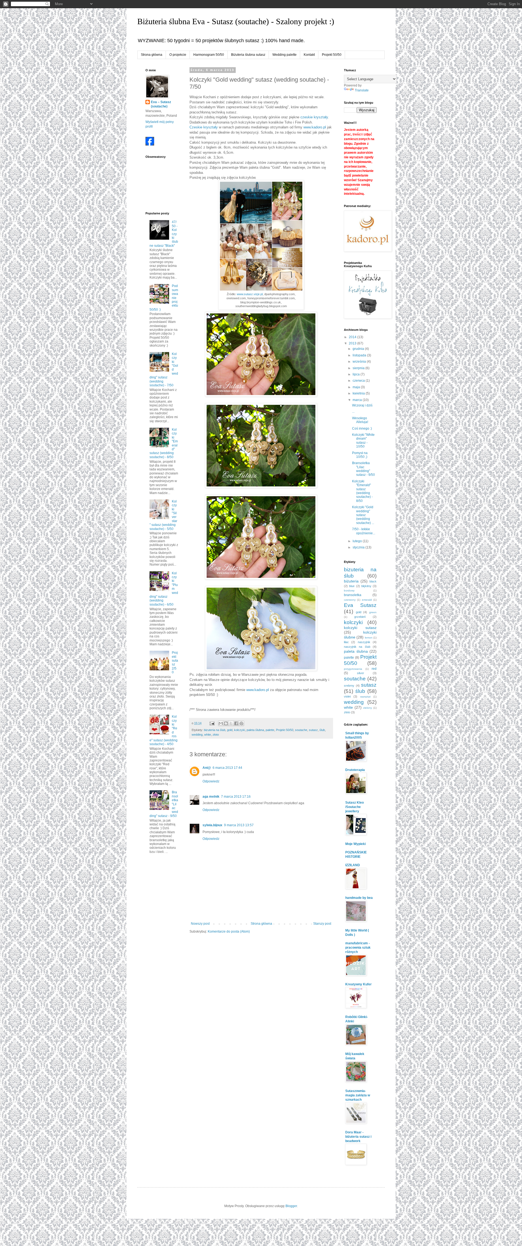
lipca (357, 374)
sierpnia (359, 368)
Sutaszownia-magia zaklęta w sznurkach (357, 1095)
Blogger (291, 1206)
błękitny (366, 586)
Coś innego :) (362, 428)
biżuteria (351, 581)
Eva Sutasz (360, 605)
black (373, 581)
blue (352, 586)
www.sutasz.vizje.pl (250, 294)
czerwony (350, 599)
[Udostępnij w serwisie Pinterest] (241, 723)
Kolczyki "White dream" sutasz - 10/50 (363, 440)
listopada (360, 355)
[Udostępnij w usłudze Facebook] (236, 723)
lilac (346, 642)
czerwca (359, 381)
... (353, 412)
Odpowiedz (211, 781)
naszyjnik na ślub (357, 646)
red (374, 669)
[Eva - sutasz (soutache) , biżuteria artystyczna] (149, 144)
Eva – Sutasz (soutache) (161, 104)
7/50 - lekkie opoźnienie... (363, 531)
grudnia (359, 349)
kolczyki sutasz (360, 627)
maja (357, 387)
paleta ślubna (255, 730)
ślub (322, 730)
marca (358, 400)
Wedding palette (284, 55)
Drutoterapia (355, 770)
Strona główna (151, 55)
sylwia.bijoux (212, 825)
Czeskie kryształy (203, 127)
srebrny (349, 685)
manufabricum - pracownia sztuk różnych (358, 947)
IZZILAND (352, 865)
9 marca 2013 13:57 (239, 825)
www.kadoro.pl (314, 127)
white (207, 734)
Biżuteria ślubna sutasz (248, 55)
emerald (367, 599)
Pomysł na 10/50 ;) (360, 455)
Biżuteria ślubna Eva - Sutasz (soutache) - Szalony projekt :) (235, 21)
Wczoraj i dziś (362, 405)
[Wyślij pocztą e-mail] (220, 723)
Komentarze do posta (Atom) (229, 931)
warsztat (365, 696)
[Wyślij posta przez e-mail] (211, 723)
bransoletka (352, 595)
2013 (353, 343)
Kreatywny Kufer (358, 984)
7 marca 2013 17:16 (236, 796)
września (360, 361)
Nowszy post (200, 924)
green (373, 612)
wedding (197, 734)
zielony (367, 707)
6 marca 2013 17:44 (227, 768)
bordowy (349, 590)
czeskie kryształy (314, 117)
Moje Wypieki (355, 844)
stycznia (359, 547)
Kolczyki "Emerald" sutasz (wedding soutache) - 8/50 (362, 491)
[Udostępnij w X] (231, 723)
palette (270, 730)
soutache (301, 730)
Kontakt (309, 55)
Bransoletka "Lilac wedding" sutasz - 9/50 (363, 469)
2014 (353, 337)
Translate (362, 90)
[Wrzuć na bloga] (226, 723)
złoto (216, 734)
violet (347, 696)
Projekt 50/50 (331, 55)
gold (229, 730)
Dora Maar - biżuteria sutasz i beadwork (358, 1136)
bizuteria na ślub (214, 730)
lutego (358, 541)
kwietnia (359, 393)
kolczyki (239, 730)
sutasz (313, 730)
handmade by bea (359, 898)
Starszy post (322, 924)
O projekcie (177, 55)
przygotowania (353, 668)
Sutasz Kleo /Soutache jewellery (354, 807)
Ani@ (207, 768)
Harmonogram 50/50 (208, 55)
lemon (368, 637)
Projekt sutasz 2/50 (175, 662)
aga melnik (211, 796)
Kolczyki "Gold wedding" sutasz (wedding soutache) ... (363, 515)
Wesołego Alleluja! (360, 420)
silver (360, 673)
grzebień (360, 616)
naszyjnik (364, 642)
